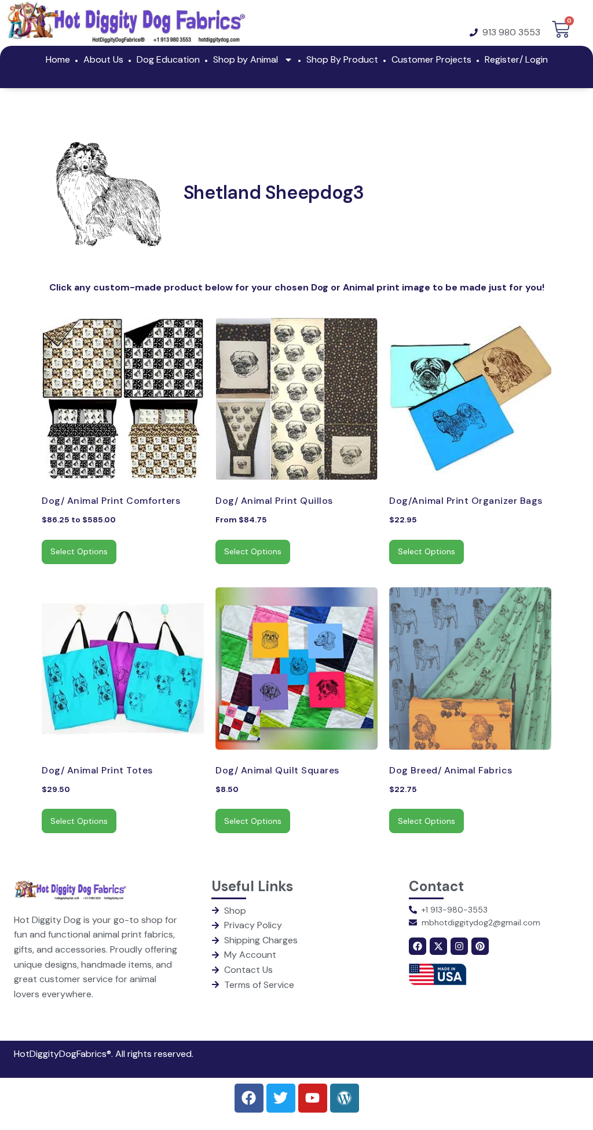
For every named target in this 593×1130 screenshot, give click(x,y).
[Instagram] (459, 946)
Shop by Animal (245, 59)
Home (58, 59)
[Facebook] (417, 946)
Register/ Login (516, 59)
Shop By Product (342, 59)
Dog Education (168, 59)
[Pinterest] (480, 946)
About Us (103, 59)
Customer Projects (431, 59)
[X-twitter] (438, 946)
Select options (79, 551)
